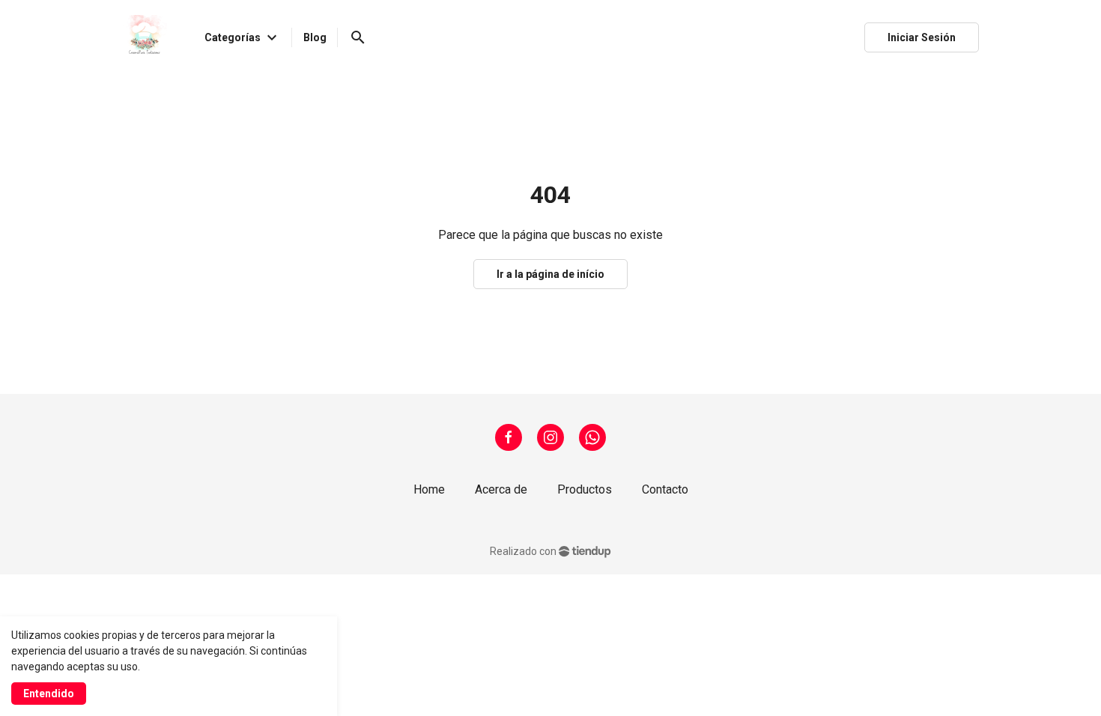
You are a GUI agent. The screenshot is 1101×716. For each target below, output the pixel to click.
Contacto (665, 489)
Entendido (48, 694)
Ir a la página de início (550, 274)
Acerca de (501, 489)
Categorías (243, 37)
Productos (584, 489)
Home (429, 489)
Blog (315, 37)
